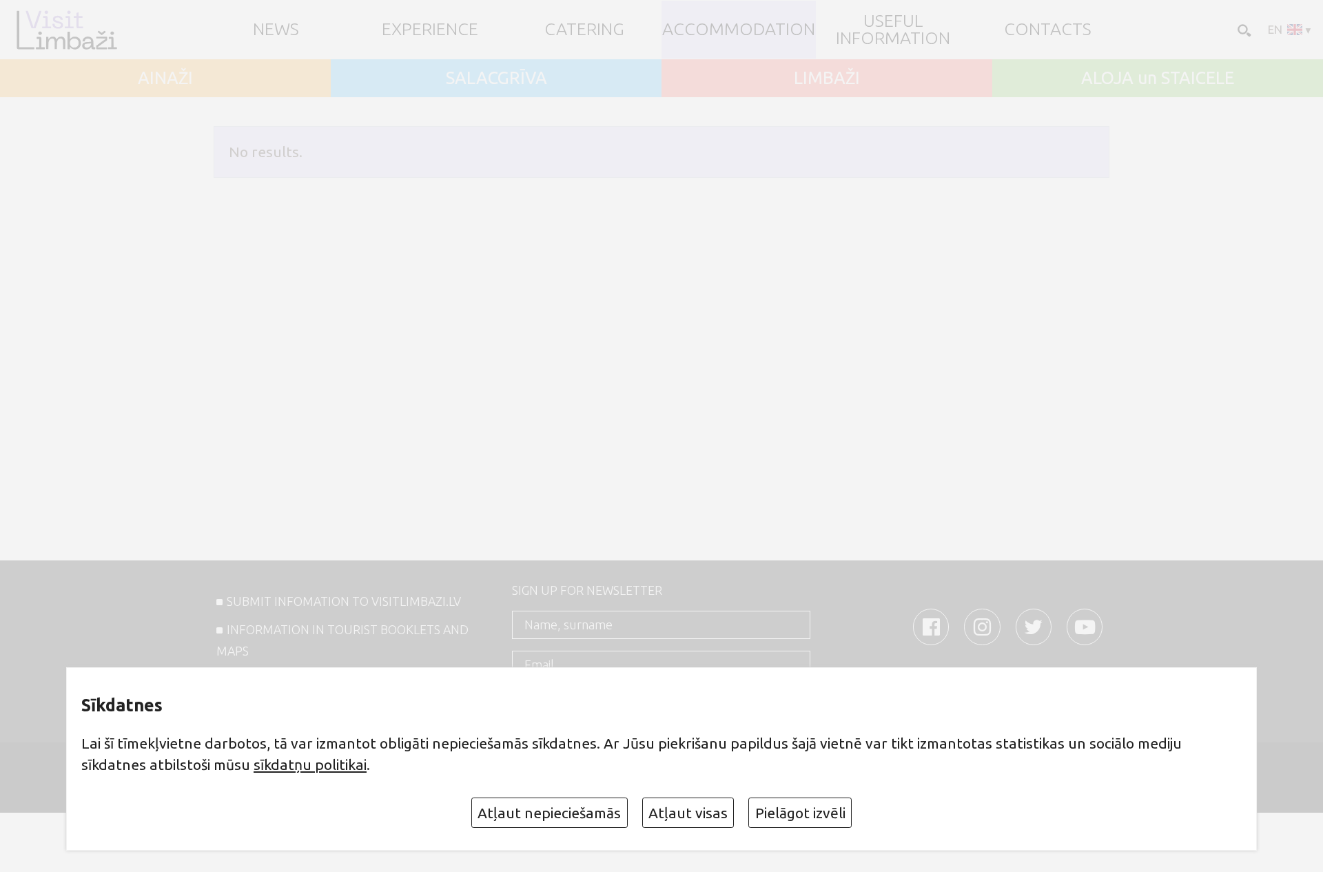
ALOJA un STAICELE (1157, 78)
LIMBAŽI (827, 78)
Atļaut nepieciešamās (549, 812)
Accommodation (738, 29)
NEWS (276, 29)
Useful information (893, 29)
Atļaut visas (688, 812)
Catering (584, 29)
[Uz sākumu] (66, 29)
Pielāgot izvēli (800, 812)
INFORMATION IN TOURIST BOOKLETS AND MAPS (342, 640)
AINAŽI (165, 78)
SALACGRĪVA (496, 78)
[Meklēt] (1243, 29)
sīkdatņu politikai (310, 764)
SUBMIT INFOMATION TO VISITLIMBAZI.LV (344, 601)
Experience (430, 29)
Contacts (1047, 29)
